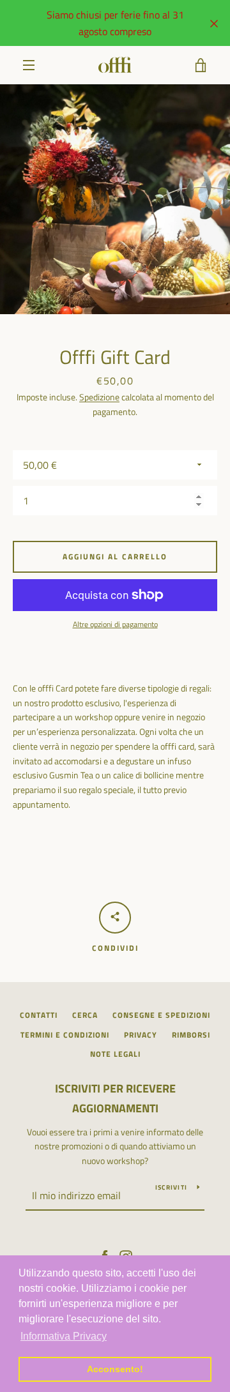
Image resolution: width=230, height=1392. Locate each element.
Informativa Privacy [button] (63, 1336)
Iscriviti (171, 1187)
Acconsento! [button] (115, 1369)
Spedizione (99, 397)
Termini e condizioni (64, 1035)
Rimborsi (191, 1035)
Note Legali (115, 1054)
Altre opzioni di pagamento (115, 624)
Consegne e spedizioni (161, 1015)
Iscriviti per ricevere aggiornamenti (115, 1098)
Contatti (38, 1015)
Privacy (140, 1035)
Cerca (85, 1015)
